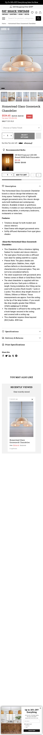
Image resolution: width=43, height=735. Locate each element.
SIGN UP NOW (31, 730)
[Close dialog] (40, 708)
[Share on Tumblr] (13, 356)
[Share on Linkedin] (10, 356)
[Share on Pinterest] (16, 356)
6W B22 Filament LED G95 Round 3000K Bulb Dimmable (27, 156)
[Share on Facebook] (3, 356)
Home (4, 23)
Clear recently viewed (21, 392)
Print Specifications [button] (15, 344)
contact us (14, 306)
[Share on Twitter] (6, 356)
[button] (3, 18)
